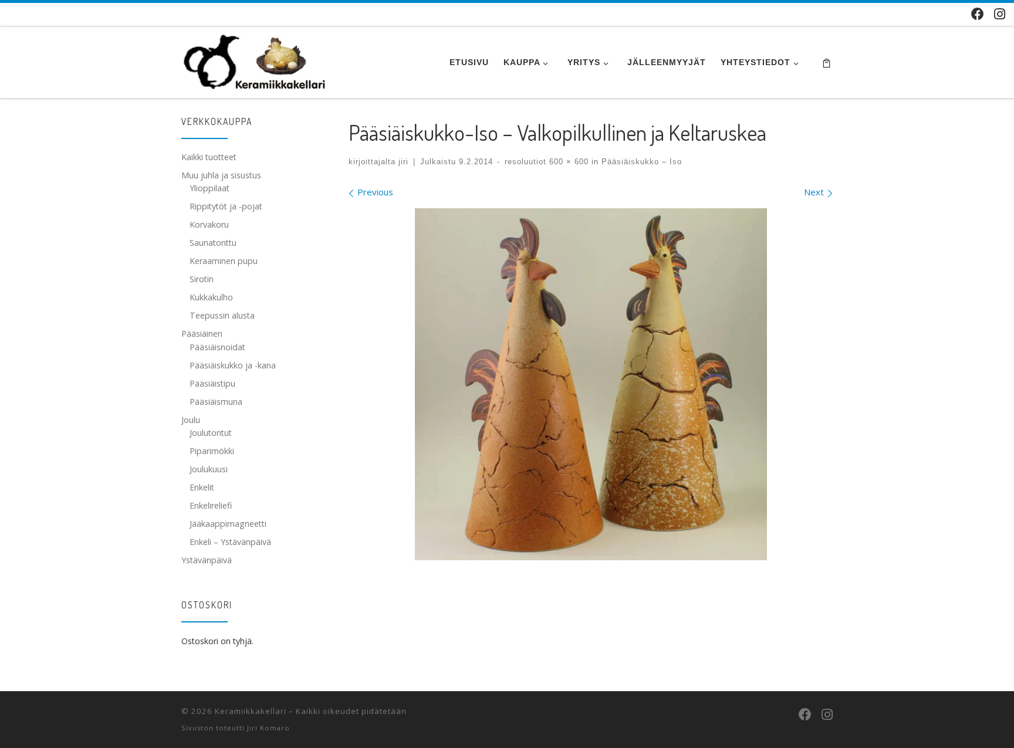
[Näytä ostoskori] (826, 62)
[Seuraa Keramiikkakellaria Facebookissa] (977, 14)
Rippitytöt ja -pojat (226, 206)
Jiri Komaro (268, 727)
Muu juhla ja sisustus (221, 175)
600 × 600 (567, 162)
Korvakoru (209, 224)
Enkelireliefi (211, 505)
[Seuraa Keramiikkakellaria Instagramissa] (999, 14)
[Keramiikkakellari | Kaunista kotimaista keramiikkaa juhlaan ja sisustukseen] (255, 59)
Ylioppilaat (209, 188)
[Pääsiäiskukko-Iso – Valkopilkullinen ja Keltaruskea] (591, 384)
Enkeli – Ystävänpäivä (230, 541)
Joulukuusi (209, 469)
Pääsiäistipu (212, 383)
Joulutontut (211, 432)
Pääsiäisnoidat (217, 347)
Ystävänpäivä (206, 560)
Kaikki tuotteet (208, 157)
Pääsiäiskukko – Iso (640, 162)
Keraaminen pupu (224, 260)
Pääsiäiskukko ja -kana (233, 365)
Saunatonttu (213, 242)
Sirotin (202, 279)
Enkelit (202, 487)
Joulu (190, 419)
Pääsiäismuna (216, 401)
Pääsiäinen (201, 333)
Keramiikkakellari (250, 711)
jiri (403, 162)
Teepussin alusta (222, 315)
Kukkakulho (211, 297)
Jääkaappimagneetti (228, 523)
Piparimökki (212, 450)
